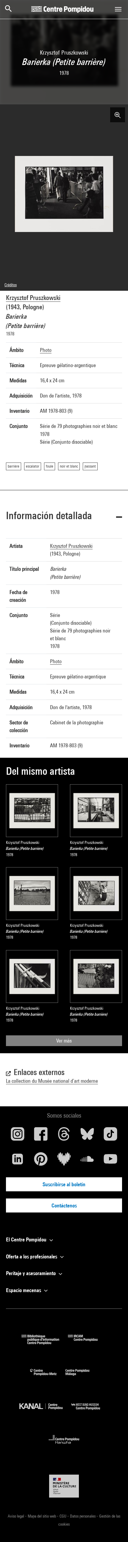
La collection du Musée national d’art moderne (52, 1081)
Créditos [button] (10, 284)
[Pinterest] (40, 1161)
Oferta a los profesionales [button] (32, 1256)
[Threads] (64, 1136)
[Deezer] (64, 1161)
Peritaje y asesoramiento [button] (31, 1273)
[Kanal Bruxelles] (45, 1411)
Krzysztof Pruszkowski (33, 297)
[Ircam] (87, 1342)
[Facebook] (40, 1136)
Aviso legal (16, 1516)
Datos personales (83, 1516)
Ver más (64, 1040)
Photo (45, 350)
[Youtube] (110, 1161)
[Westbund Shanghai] (90, 1411)
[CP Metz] (47, 1377)
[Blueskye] (87, 1136)
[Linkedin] (17, 1161)
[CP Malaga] (81, 1377)
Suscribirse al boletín (64, 1184)
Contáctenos (64, 1205)
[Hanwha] (64, 1445)
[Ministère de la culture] (64, 1486)
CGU (63, 1516)
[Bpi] (44, 1342)
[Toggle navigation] (118, 9)
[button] (64, 516)
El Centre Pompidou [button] (27, 1239)
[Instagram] (17, 1136)
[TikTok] (110, 1136)
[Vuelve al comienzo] (114, 1528)
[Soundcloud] (87, 1161)
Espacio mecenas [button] (24, 1290)
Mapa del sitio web (42, 1516)
